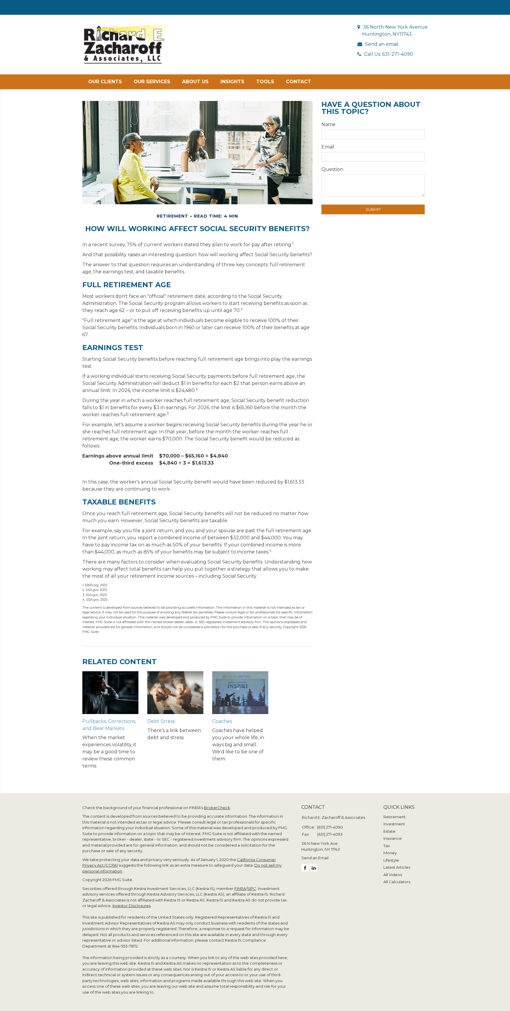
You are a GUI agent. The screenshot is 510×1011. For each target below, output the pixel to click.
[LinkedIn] (313, 867)
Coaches (222, 721)
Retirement (394, 816)
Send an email (381, 44)
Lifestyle (391, 860)
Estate (389, 831)
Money (390, 852)
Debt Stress (161, 721)
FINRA (240, 888)
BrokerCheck (217, 807)
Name (328, 124)
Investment (394, 823)
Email (327, 147)
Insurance (392, 838)
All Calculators (396, 881)
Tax (386, 845)
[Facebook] (305, 867)
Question (332, 169)
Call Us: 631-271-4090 (388, 54)
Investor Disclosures (131, 905)
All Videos (392, 874)
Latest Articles (396, 867)
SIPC (251, 888)
